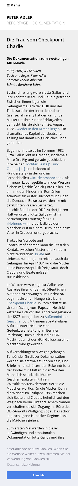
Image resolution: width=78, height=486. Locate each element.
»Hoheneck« (16, 223)
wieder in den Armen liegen (38, 129)
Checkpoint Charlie (21, 303)
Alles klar (39, 475)
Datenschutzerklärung (23, 464)
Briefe (39, 254)
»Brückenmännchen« (46, 178)
